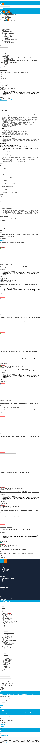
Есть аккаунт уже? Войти (4, 726)
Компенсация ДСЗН (6, 582)
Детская (25, 57)
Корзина (3, 591)
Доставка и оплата (5, 569)
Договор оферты (5, 579)
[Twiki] (7, 88)
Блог (3, 572)
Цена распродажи (5, 84)
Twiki (29, 101)
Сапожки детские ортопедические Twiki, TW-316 (15, 472)
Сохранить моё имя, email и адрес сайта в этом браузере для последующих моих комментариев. (19, 234)
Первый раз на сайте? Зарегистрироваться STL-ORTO (10, 707)
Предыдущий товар (4, 66)
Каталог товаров (12, 57)
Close (9, 601)
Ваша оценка (3, 220)
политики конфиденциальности (19, 242)
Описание (2, 107)
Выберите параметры (4, 277)
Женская (1, 546)
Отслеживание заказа (6, 595)
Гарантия (4, 581)
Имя (1, 230)
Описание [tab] (4, 103)
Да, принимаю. (5, 742)
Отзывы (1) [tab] (4, 105)
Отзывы (3, 571)
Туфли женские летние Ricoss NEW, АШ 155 (13, 549)
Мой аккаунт (4, 589)
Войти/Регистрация (4, 601)
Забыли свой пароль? (12, 703)
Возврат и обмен (5, 580)
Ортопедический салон (4, 57)
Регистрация (2, 724)
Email (1, 232)
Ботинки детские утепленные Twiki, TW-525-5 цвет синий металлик (13, 72)
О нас (3, 567)
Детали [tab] (3, 104)
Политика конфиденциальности (8, 578)
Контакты (4, 568)
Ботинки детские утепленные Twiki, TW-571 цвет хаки (16, 529)
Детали (1, 163)
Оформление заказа (6, 592)
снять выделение (6, 98)
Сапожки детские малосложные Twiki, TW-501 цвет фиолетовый (20, 317)
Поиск (1, 8)
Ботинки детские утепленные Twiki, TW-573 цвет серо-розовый (19, 351)
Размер (1, 97)
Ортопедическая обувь (19, 57)
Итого (3, 85)
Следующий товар (3, 70)
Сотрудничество (5, 570)
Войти (1, 705)
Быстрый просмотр (3, 278)
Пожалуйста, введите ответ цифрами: (7, 236)
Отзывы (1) (2, 194)
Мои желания (4, 594)
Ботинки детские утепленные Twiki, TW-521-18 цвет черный (11, 68)
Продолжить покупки (4, 735)
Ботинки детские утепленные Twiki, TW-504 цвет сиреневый (18, 267)
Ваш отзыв (2, 228)
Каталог (1, 8)
